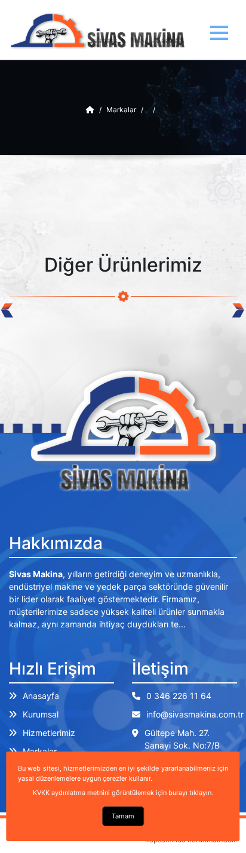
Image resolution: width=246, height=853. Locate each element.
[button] (219, 33)
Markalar (121, 109)
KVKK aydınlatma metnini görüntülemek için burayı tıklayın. (123, 793)
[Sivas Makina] (90, 109)
